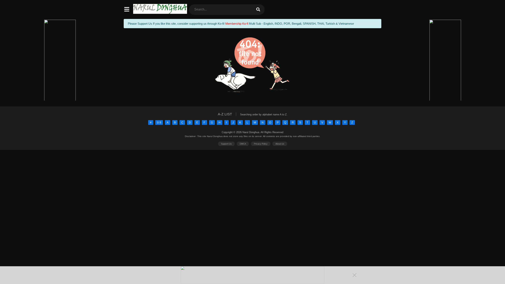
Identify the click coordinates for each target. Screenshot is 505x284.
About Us (279, 144)
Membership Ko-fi (236, 23)
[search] (258, 9)
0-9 (159, 122)
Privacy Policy (260, 144)
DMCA (243, 144)
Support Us (226, 144)
